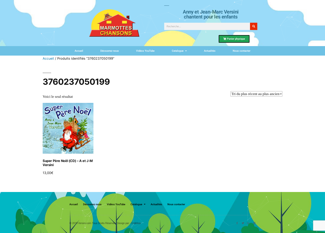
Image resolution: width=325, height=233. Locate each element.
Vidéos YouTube (145, 50)
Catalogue (177, 50)
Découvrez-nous (109, 50)
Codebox (136, 223)
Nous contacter (241, 50)
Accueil (79, 50)
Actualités (209, 50)
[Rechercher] (253, 26)
